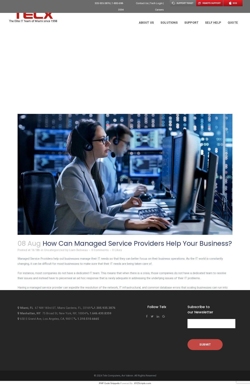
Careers (159, 10)
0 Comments (100, 250)
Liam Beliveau (78, 250)
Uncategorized (54, 250)
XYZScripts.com (142, 383)
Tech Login (156, 3)
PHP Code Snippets (109, 383)
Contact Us (142, 3)
